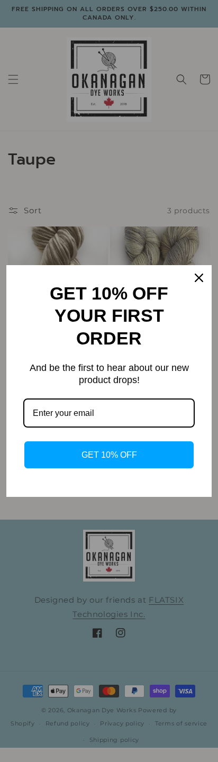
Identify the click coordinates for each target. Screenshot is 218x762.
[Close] (199, 278)
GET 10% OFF (109, 454)
